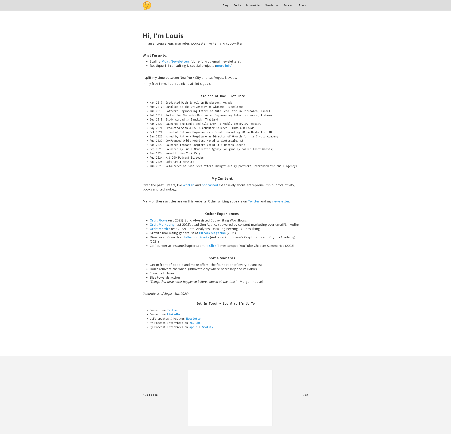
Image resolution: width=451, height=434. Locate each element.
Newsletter (271, 5)
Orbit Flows (158, 220)
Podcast (289, 5)
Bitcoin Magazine (212, 233)
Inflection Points (197, 237)
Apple (193, 327)
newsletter (280, 201)
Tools (302, 5)
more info (223, 65)
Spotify (207, 327)
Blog (225, 5)
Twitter (254, 201)
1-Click (211, 246)
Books (237, 5)
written (188, 185)
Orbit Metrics (160, 229)
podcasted (210, 185)
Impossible (253, 5)
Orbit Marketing (162, 224)
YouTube (194, 322)
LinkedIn (173, 314)
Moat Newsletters (175, 61)
